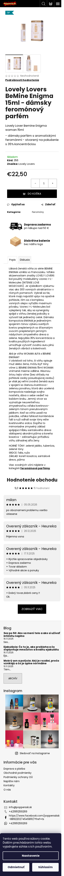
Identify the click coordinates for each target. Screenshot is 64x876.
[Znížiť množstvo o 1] (35, 183)
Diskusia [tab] (25, 260)
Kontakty (9, 785)
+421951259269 (18, 811)
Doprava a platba (14, 768)
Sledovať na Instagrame (35, 753)
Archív (12, 678)
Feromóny (38, 212)
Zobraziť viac (32, 609)
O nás (7, 789)
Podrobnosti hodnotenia (22, 80)
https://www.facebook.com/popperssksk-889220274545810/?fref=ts (34, 817)
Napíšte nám (12, 781)
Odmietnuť (16, 867)
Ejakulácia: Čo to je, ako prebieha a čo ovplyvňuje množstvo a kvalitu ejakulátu (31, 648)
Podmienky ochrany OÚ (18, 777)
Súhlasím (45, 867)
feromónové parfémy (35, 468)
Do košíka (34, 193)
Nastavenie (30, 856)
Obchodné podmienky (17, 773)
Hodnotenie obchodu (32, 480)
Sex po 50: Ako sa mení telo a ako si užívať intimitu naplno (32, 634)
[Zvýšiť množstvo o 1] (52, 183)
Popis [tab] (12, 260)
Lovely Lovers (26, 164)
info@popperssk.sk (20, 807)
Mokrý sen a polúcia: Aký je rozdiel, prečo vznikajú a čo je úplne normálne (31, 662)
